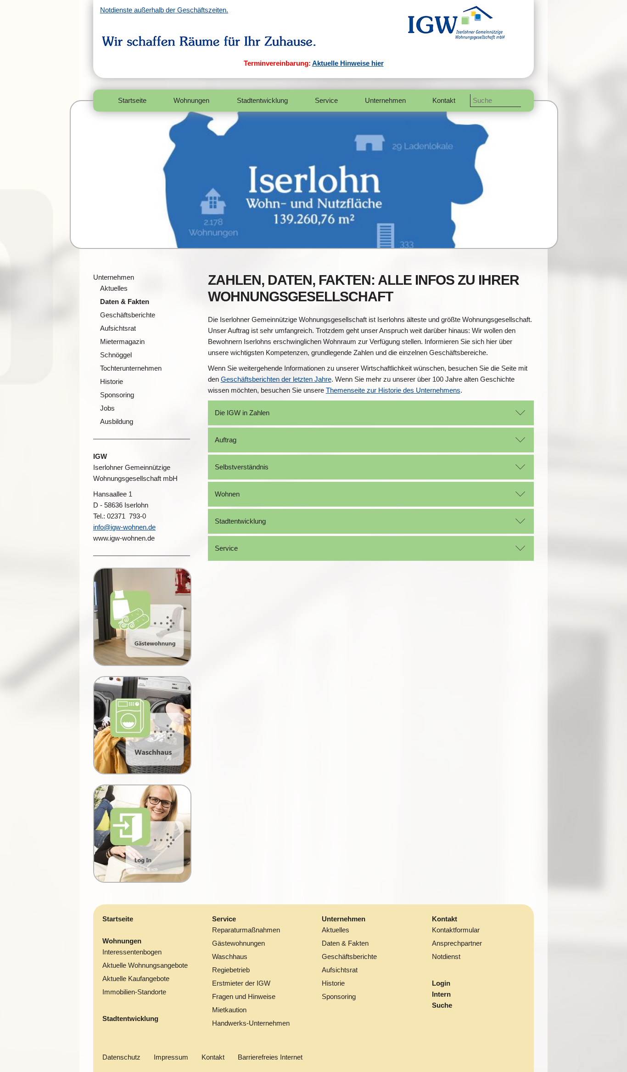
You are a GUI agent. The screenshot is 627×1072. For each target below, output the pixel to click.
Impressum (171, 1057)
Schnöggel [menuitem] (116, 355)
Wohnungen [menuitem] (191, 100)
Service (226, 548)
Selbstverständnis (242, 467)
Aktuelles (335, 930)
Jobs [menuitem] (107, 408)
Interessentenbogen (132, 952)
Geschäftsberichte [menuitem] (127, 315)
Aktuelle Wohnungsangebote (145, 965)
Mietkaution (229, 1010)
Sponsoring (339, 996)
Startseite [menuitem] (132, 100)
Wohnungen (121, 941)
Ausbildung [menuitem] (116, 421)
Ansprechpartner (457, 943)
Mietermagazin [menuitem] (122, 341)
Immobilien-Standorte (134, 992)
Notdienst (446, 956)
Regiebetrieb (231, 970)
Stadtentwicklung (240, 521)
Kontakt (444, 919)
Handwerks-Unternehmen (251, 1023)
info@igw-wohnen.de (124, 527)
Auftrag (225, 440)
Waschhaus (229, 956)
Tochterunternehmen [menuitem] (131, 368)
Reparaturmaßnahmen (246, 930)
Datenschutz (121, 1057)
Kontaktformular (456, 930)
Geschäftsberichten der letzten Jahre (276, 379)
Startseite (117, 919)
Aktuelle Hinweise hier (348, 63)
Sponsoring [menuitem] (117, 395)
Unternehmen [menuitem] (385, 100)
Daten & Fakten (345, 943)
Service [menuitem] (326, 100)
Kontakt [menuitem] (443, 100)
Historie (333, 983)
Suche (442, 1005)
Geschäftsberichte (349, 956)
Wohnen (227, 494)
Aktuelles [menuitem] (114, 288)
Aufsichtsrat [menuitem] (118, 328)
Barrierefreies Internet (270, 1057)
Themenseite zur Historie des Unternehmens (393, 390)
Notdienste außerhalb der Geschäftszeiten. (164, 10)
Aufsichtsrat (340, 970)
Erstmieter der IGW (241, 983)
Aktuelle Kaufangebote (135, 978)
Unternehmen (113, 277)
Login (441, 983)
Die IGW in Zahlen (242, 413)
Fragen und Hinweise (243, 996)
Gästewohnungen (238, 943)
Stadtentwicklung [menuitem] (262, 100)
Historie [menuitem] (111, 381)
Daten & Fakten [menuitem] (124, 301)
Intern (441, 994)
